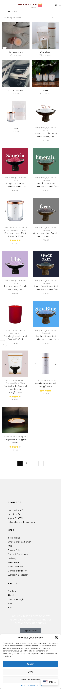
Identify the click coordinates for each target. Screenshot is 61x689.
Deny (30, 671)
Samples (22, 436)
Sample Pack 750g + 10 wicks (15, 441)
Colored (15, 180)
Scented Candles (18, 230)
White (45, 130)
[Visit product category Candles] (45, 35)
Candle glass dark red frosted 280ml (15, 338)
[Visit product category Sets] (16, 111)
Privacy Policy (36, 685)
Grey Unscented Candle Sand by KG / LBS (45, 235)
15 (34, 463)
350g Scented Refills (15, 380)
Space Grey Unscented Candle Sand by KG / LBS (46, 288)
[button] (56, 637)
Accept (30, 664)
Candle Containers (17, 332)
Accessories (11, 330)
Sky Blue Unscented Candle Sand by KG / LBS (46, 338)
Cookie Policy (23, 685)
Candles (52, 127)
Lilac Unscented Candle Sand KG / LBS (15, 288)
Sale (15, 436)
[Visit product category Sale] (45, 73)
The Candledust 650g (46, 380)
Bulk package (41, 127)
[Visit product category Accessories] (16, 35)
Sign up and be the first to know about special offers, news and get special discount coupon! (30, 620)
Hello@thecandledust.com (21, 522)
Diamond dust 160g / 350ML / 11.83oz (15, 235)
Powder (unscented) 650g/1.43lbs (45, 385)
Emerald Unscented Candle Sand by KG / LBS (46, 185)
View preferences (30, 679)
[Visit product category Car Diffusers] (16, 73)
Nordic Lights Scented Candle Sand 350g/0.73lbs (15, 389)
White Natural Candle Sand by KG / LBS (46, 135)
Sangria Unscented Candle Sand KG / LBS (15, 185)
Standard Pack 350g (15, 383)
